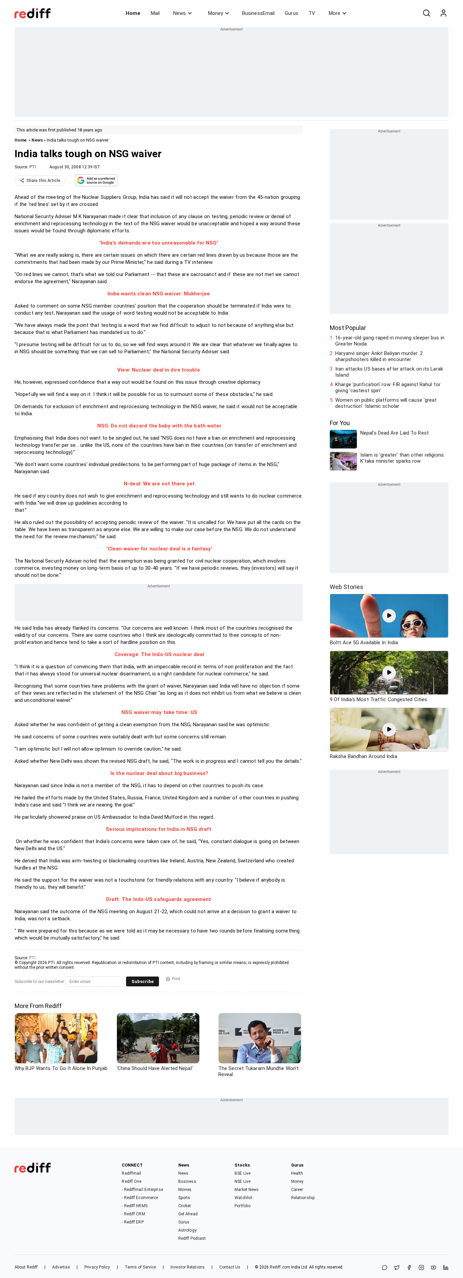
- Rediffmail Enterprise (142, 1189)
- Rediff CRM (133, 1214)
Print (176, 979)
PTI (32, 167)
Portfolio (242, 1205)
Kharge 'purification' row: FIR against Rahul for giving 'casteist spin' (388, 387)
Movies (185, 1189)
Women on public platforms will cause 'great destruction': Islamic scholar (386, 403)
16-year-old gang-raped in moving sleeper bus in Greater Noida (389, 341)
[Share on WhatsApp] (384, 1268)
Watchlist (244, 1197)
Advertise (61, 1267)
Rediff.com (280, 1267)
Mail (155, 13)
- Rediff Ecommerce (140, 1197)
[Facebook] (409, 1268)
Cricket (184, 1205)
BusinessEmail (258, 13)
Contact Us (229, 1267)
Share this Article (43, 180)
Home (133, 13)
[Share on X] (397, 1268)
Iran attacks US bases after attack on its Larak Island (389, 372)
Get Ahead (188, 1214)
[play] (389, 616)
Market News (247, 1189)
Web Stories (346, 586)
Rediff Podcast (192, 1238)
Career (297, 1189)
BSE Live (242, 1173)
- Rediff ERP (132, 1222)
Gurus (291, 13)
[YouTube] (433, 1268)
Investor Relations (187, 1267)
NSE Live (242, 1181)
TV (311, 13)
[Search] (426, 13)
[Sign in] (443, 13)
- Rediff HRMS (134, 1205)
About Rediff (26, 1267)
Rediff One (131, 1181)
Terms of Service (140, 1267)
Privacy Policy (97, 1267)
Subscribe (143, 981)
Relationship (303, 1197)
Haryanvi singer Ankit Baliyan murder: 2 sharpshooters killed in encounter (379, 356)
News (179, 13)
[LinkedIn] (445, 1268)
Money (215, 13)
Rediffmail (131, 1173)
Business (187, 1181)
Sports (184, 1197)
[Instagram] (421, 1268)
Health (297, 1173)
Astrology (187, 1230)
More (334, 13)
